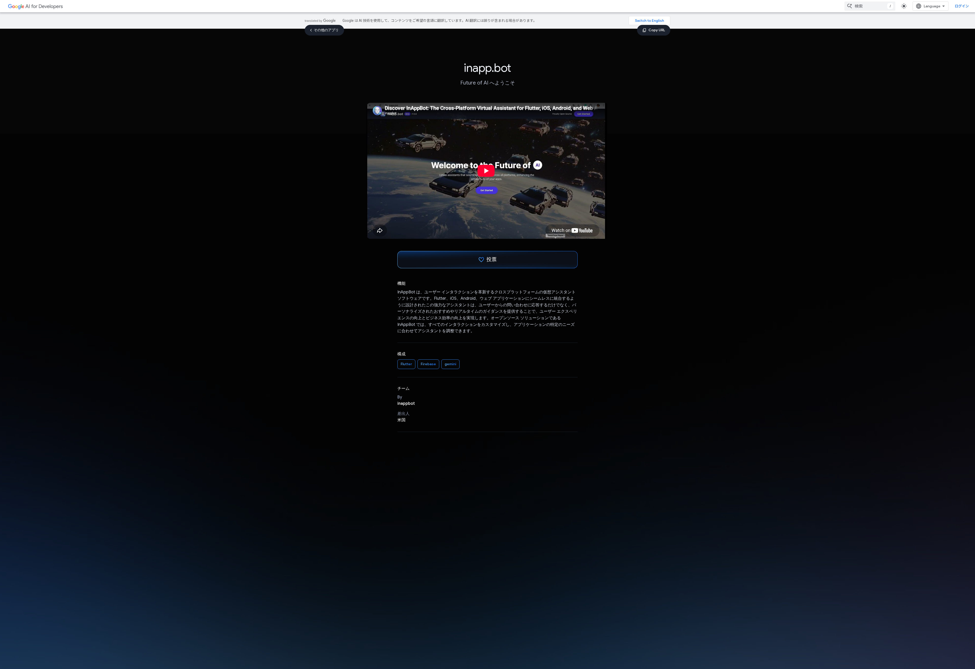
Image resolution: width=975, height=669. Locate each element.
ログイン (962, 6)
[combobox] (869, 6)
